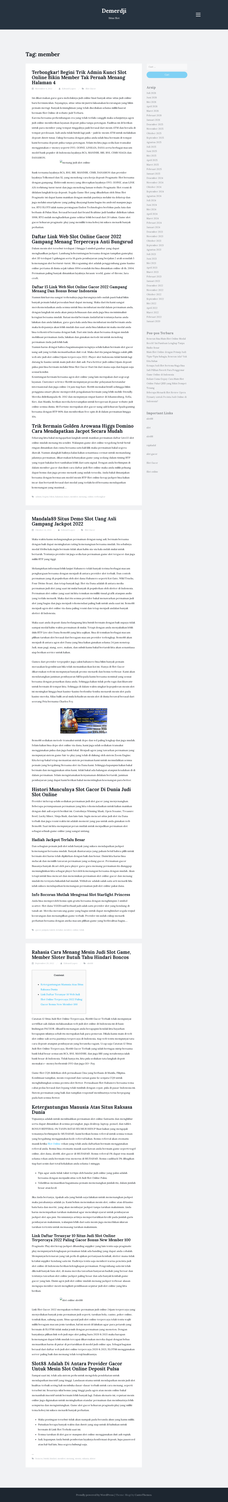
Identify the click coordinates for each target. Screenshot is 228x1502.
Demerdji (114, 10)
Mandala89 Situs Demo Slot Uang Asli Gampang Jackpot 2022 (74, 521)
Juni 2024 (152, 205)
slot (149, 427)
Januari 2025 (153, 173)
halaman (59, 496)
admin (39, 496)
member (74, 496)
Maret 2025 (153, 164)
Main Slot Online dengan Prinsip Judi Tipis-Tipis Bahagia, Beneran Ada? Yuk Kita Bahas (167, 357)
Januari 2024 (153, 227)
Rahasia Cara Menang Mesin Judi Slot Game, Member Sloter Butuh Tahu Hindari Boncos (81, 954)
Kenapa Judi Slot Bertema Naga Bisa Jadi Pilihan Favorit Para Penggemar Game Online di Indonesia (166, 370)
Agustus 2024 (154, 196)
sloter (92, 1458)
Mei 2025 (151, 155)
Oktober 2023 (154, 240)
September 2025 (155, 137)
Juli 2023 (151, 254)
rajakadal (151, 445)
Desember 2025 (155, 124)
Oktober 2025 (154, 133)
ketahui (59, 930)
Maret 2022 (153, 312)
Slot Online (54, 1143)
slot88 (90, 963)
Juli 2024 (151, 200)
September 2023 (155, 245)
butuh (46, 1458)
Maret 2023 (153, 272)
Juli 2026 (151, 93)
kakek (52, 930)
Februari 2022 (154, 317)
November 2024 (155, 182)
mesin (78, 1458)
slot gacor (152, 454)
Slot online (152, 471)
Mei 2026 (151, 102)
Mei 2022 (151, 303)
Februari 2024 (154, 222)
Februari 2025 (154, 169)
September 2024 (155, 191)
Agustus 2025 (154, 142)
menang (83, 496)
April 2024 (152, 214)
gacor (38, 930)
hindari (53, 1458)
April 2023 (152, 267)
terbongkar (99, 496)
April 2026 (152, 106)
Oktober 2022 (154, 294)
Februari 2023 (154, 276)
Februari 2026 (154, 115)
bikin (51, 496)
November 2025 (155, 128)
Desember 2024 (155, 178)
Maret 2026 (153, 111)
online (91, 496)
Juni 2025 (152, 151)
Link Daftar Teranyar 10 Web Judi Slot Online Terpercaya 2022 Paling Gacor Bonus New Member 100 (61, 999)
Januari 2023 (153, 281)
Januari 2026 (153, 120)
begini (45, 496)
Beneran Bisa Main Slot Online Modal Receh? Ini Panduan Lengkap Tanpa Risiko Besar (166, 343)
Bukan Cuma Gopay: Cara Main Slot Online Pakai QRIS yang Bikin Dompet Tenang (166, 383)
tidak (81, 930)
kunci (66, 496)
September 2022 (155, 299)
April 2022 (152, 308)
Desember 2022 (155, 285)
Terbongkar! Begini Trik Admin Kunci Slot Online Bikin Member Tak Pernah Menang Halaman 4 (79, 77)
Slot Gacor (91, 88)
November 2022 (155, 290)
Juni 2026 (152, 97)
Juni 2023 (152, 258)
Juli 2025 (151, 146)
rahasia (85, 1458)
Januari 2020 (153, 321)
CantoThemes (143, 1494)
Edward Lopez (69, 88)
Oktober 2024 (154, 187)
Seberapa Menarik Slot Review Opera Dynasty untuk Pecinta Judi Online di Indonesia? (167, 397)
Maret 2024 (153, 218)
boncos (39, 1458)
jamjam (45, 930)
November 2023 (155, 236)
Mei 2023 (151, 263)
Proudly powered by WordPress (95, 1494)
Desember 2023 (155, 231)
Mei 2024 (151, 209)
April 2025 (152, 160)
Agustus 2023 (154, 249)
